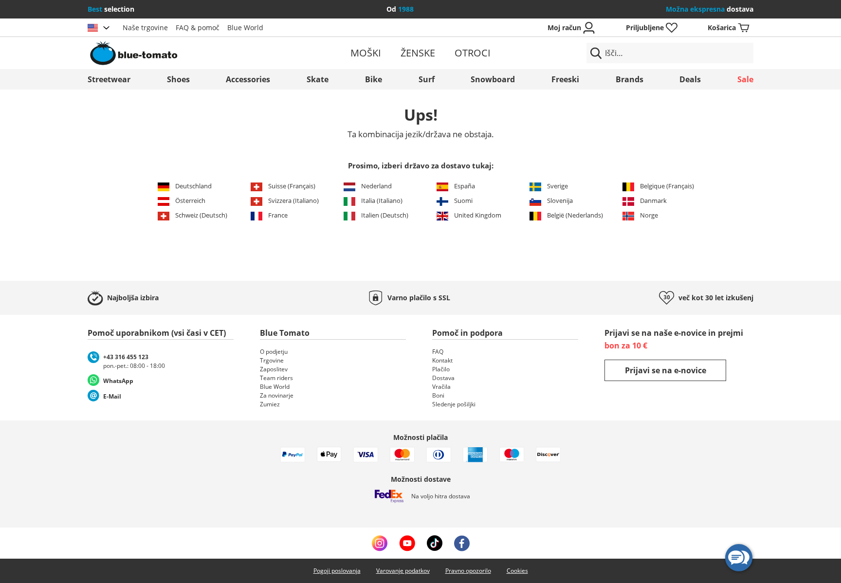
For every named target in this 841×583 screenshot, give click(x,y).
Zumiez (270, 404)
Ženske (418, 52)
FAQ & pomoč (197, 27)
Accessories (248, 79)
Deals (690, 79)
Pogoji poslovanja (337, 570)
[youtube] (407, 543)
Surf (427, 79)
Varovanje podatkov (403, 570)
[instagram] (379, 543)
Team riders (276, 378)
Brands (629, 79)
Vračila (441, 387)
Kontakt (442, 360)
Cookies (517, 570)
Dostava (443, 378)
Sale (745, 79)
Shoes (178, 79)
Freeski (565, 79)
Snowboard (493, 79)
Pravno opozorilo (468, 570)
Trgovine (272, 360)
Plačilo (441, 369)
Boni (438, 395)
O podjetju (274, 351)
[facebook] (462, 543)
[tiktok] (434, 543)
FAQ (437, 351)
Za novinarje (276, 395)
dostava (709, 9)
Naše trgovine (145, 27)
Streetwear (109, 79)
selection (111, 9)
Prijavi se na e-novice (665, 370)
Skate (318, 79)
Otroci (473, 52)
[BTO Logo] (196, 53)
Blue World (245, 27)
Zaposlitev (274, 369)
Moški (365, 52)
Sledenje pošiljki (453, 404)
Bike (373, 79)
